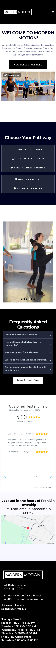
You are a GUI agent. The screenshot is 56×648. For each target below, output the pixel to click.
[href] (28, 529)
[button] (52, 12)
